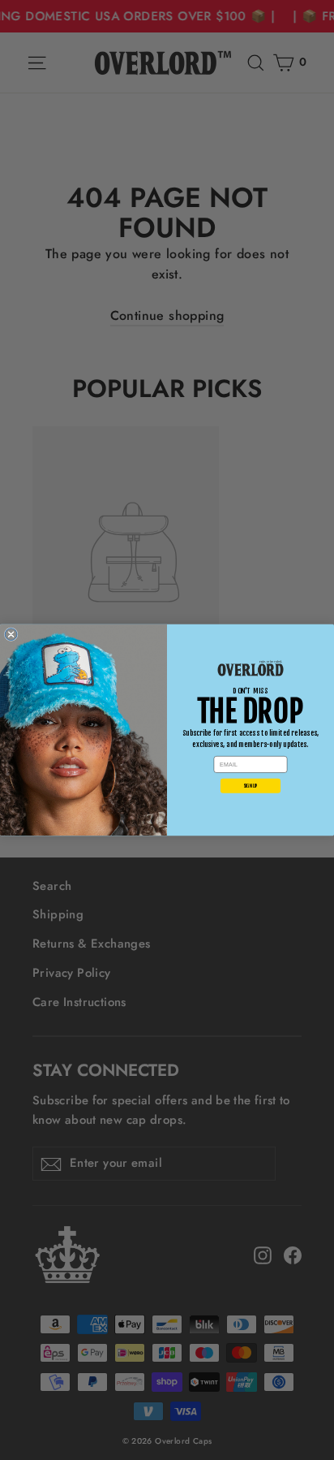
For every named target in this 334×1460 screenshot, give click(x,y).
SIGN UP (251, 785)
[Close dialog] (11, 634)
